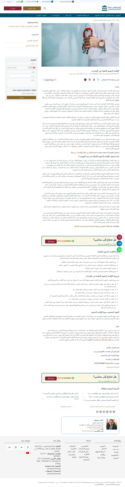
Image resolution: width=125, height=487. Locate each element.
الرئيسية (118, 15)
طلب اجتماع (32, 8)
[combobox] (31, 67)
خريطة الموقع (100, 451)
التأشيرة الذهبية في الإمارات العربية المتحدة (23, 26)
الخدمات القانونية (99, 15)
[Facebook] (27, 449)
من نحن (115, 449)
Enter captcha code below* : (24, 90)
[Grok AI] (93, 79)
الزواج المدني (55, 15)
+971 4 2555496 (95, 429)
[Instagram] (15, 449)
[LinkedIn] (9, 449)
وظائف (102, 454)
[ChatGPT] (85, 79)
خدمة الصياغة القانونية (83, 15)
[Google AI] (89, 79)
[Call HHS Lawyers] (119, 237)
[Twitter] (21, 449)
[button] (45, 8)
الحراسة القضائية (66, 406)
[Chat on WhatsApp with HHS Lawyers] (119, 250)
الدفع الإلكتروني (99, 484)
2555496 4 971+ (43, 458)
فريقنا (116, 452)
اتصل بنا (12, 8)
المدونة (44, 15)
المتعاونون (114, 455)
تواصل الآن (51, 241)
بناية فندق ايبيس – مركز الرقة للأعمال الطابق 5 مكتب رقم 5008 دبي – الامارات (47, 448)
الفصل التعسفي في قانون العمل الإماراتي (102, 406)
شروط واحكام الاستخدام (113, 484)
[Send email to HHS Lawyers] (119, 243)
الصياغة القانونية (32, 40)
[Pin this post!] (104, 412)
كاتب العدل (68, 15)
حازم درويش (98, 420)
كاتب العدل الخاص (31, 45)
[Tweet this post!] (110, 412)
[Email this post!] (97, 412)
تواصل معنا (101, 457)
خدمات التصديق (110, 15)
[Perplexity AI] (98, 79)
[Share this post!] (114, 412)
